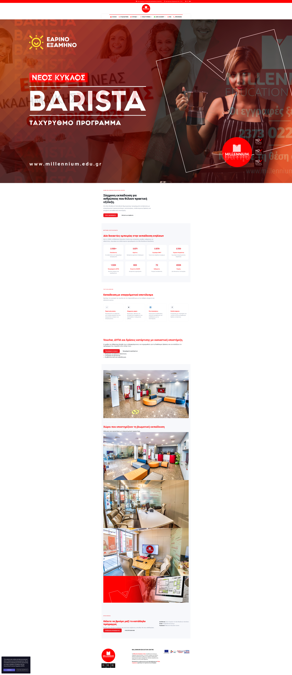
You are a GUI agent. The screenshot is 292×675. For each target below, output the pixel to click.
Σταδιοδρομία (124, 16)
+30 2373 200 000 (130, 630)
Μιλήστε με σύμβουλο (127, 215)
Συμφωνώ (9, 670)
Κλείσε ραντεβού (137, 667)
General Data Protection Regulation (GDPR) (14, 666)
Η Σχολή (114, 16)
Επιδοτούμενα (146, 16)
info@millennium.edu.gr (166, 623)
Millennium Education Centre (169, 625)
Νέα (170, 16)
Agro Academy (160, 16)
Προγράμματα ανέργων (111, 351)
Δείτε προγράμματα (110, 215)
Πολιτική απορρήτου (22, 670)
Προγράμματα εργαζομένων (130, 351)
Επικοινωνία (178, 16)
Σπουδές (134, 16)
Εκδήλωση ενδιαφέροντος (112, 630)
